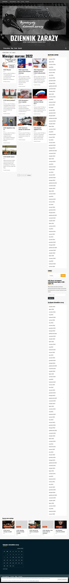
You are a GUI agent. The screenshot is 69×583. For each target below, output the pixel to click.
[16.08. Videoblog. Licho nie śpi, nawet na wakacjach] (48, 525)
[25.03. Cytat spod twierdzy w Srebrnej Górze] (40, 94)
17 (13, 560)
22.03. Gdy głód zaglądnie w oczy (38, 128)
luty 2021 (51, 236)
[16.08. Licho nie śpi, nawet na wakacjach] (35, 525)
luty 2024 (51, 139)
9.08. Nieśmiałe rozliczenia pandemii (60, 531)
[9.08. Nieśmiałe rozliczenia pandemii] (61, 525)
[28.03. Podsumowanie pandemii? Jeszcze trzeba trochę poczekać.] (40, 63)
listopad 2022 (52, 180)
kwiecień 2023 (52, 166)
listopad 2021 (52, 212)
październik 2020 (53, 247)
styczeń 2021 (52, 239)
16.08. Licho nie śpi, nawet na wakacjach (34, 531)
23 (10, 563)
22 (7, 563)
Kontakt (27, 1)
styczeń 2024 (52, 142)
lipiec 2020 (51, 255)
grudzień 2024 (52, 113)
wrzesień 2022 (52, 185)
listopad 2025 (52, 83)
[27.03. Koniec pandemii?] (9, 94)
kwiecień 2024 (52, 134)
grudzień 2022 (52, 177)
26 (19, 563)
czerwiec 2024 (52, 129)
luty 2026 (51, 75)
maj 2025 (51, 99)
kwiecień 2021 (52, 231)
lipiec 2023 (51, 158)
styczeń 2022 (52, 207)
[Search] (66, 48)
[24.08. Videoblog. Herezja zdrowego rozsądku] (21, 525)
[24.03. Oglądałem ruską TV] (9, 121)
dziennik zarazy (34, 38)
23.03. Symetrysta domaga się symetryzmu (24, 128)
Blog (18, 1)
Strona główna (13, 1)
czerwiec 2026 (52, 64)
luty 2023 (51, 172)
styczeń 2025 (52, 110)
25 (16, 563)
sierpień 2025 (52, 91)
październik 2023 (53, 150)
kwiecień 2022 (52, 199)
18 (16, 560)
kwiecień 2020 (52, 263)
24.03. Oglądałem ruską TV (9, 128)
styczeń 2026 (52, 78)
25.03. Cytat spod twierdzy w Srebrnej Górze (38, 101)
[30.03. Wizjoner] (9, 63)
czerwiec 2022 (52, 193)
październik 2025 (53, 86)
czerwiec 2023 (52, 161)
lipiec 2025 (51, 94)
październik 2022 (53, 183)
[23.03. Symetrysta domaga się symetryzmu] (25, 121)
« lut (4, 568)
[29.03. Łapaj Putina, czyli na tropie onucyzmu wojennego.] (25, 63)
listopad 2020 (52, 245)
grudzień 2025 (52, 80)
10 (13, 557)
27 (21, 563)
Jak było (5, 66)
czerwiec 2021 (52, 226)
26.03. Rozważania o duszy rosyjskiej (23, 101)
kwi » (6, 568)
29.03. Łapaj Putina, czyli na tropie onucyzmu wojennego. (25, 71)
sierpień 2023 (52, 156)
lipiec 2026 (51, 61)
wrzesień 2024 (52, 121)
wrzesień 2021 (52, 218)
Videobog (18, 526)
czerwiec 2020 (52, 258)
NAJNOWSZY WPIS (7, 526)
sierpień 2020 (52, 253)
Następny (29, 175)
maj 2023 (51, 164)
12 (19, 557)
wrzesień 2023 (52, 153)
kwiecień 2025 (52, 102)
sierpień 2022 (52, 188)
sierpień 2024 (52, 123)
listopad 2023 (52, 148)
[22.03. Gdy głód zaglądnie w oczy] (40, 121)
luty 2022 (51, 204)
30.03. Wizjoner (7, 70)
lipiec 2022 (51, 191)
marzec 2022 (52, 201)
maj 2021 (51, 228)
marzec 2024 (52, 137)
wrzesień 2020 (52, 250)
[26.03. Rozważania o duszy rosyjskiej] (25, 94)
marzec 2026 (52, 72)
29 (7, 566)
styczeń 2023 (52, 174)
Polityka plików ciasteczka (34, 580)
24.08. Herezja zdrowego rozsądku (7, 531)
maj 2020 (51, 261)
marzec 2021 (52, 234)
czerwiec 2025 (52, 96)
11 (16, 557)
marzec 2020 (52, 266)
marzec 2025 (52, 104)
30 (10, 566)
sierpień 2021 (52, 220)
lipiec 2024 (51, 126)
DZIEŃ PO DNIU (32, 526)
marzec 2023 (52, 169)
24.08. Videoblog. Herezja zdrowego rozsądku (20, 532)
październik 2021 (53, 215)
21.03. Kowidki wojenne (8, 157)
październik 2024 (53, 118)
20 (21, 560)
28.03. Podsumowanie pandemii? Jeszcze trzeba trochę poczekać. (39, 71)
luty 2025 (51, 107)
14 (4, 560)
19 (19, 560)
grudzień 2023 (52, 145)
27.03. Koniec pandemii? (9, 100)
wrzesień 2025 (52, 88)
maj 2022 (51, 196)
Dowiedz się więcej (6, 81)
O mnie (22, 1)
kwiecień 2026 (52, 69)
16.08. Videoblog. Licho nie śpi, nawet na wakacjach (48, 532)
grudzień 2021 (52, 209)
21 (4, 563)
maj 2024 (51, 131)
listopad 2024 (52, 115)
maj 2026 (51, 67)
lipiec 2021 (51, 223)
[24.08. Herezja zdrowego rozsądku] (8, 525)
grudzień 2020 (52, 242)
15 (7, 560)
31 (13, 566)
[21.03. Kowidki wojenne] (9, 150)
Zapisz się (51, 298)
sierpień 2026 (52, 59)
